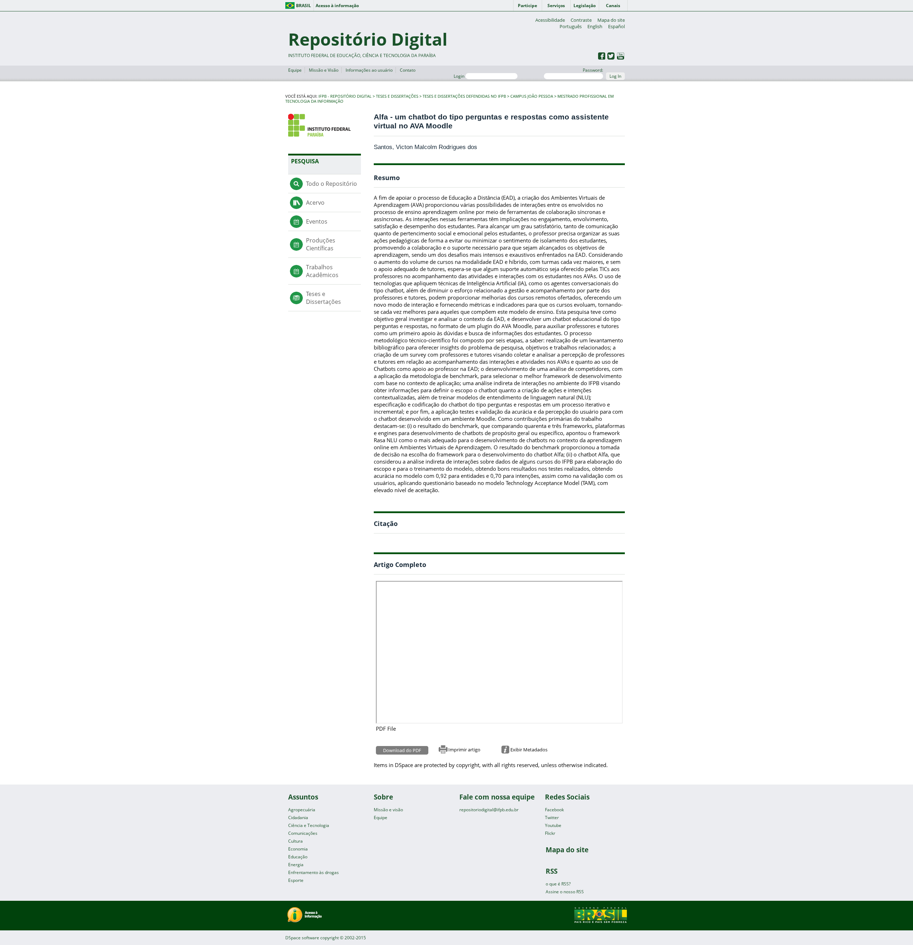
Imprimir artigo (464, 749)
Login (459, 76)
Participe (527, 5)
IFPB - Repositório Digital (345, 96)
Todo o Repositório (331, 184)
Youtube (553, 825)
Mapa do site (611, 20)
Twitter (552, 817)
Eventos (316, 221)
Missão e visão (388, 810)
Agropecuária (301, 810)
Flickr (550, 833)
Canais (613, 5)
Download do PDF (402, 750)
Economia (298, 849)
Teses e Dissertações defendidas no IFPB (464, 96)
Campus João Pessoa (531, 96)
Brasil (303, 5)
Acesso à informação (337, 5)
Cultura (295, 841)
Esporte (296, 880)
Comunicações (302, 833)
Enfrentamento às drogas (313, 872)
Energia (296, 865)
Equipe (295, 70)
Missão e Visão (323, 70)
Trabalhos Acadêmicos (322, 271)
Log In (615, 76)
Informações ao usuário (369, 70)
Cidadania (298, 817)
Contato (407, 70)
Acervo (315, 202)
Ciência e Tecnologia (308, 825)
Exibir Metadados (528, 749)
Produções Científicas (320, 244)
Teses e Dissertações (397, 96)
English (594, 26)
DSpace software (302, 938)
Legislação (584, 5)
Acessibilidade (550, 20)
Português (571, 26)
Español (616, 26)
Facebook (554, 810)
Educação (297, 857)
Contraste (581, 20)
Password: (593, 70)
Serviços (556, 5)
